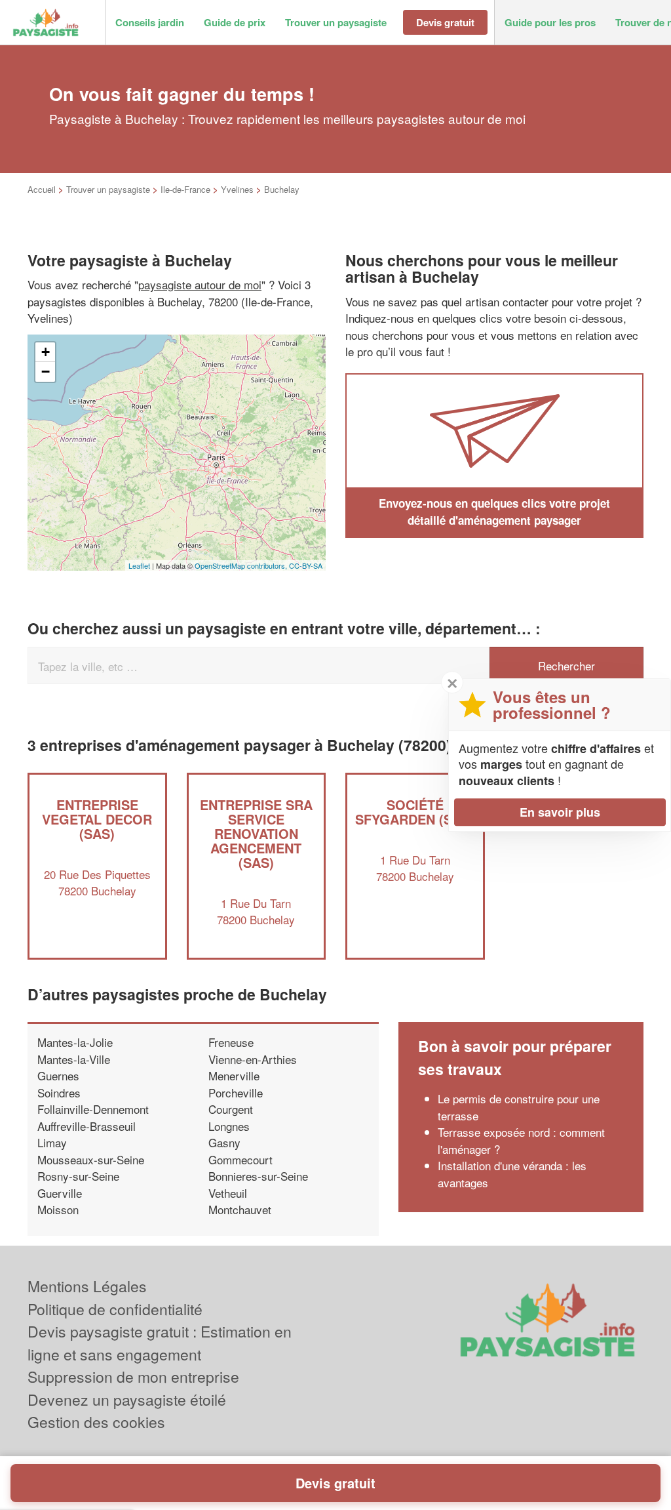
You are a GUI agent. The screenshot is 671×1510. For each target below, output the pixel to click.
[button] (149, 22)
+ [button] (45, 352)
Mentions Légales (87, 1286)
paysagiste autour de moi (199, 284)
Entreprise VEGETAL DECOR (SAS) (97, 819)
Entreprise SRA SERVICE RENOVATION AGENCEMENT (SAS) (256, 833)
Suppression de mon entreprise (133, 1376)
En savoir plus (560, 812)
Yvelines (237, 189)
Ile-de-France (185, 189)
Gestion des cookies (96, 1422)
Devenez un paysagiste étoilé (127, 1399)
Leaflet (139, 565)
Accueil (42, 189)
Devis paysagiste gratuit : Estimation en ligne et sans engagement (160, 1342)
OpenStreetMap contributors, (242, 565)
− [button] (45, 371)
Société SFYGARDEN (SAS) (414, 811)
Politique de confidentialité (115, 1309)
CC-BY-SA (305, 565)
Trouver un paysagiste (108, 189)
